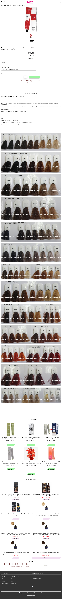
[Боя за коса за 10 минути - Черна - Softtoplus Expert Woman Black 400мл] (16, 507)
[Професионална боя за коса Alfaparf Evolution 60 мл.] (51, 435)
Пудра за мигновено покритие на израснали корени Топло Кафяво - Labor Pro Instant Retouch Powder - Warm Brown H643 (16, 553)
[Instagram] (36, 581)
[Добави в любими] (59, 73)
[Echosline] (46, 565)
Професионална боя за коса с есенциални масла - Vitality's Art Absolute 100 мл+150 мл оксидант (31, 462)
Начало (2, 5)
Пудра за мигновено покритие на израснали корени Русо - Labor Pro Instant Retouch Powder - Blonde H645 (15, 534)
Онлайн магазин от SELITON (31, 597)
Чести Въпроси (5, 583)
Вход (12, 581)
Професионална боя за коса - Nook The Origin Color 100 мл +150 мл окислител (10, 438)
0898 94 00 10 (40, 578)
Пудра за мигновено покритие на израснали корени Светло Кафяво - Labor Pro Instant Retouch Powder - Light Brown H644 (46, 534)
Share (32, 40)
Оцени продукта (31, 43)
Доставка (4, 576)
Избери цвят (11, 444)
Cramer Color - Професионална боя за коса (19, 5)
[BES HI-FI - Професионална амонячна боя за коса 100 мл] (31, 435)
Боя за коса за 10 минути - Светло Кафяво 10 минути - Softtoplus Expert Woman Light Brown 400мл (16, 495)
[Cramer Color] (15, 565)
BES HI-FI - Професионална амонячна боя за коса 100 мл (31, 438)
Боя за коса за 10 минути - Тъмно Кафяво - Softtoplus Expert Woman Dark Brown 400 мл (46, 495)
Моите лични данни (31, 595)
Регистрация (13, 583)
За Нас (12, 578)
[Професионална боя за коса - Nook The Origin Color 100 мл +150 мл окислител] (10, 435)
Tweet (38, 40)
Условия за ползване (15, 576)
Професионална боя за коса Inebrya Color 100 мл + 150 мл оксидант (51, 462)
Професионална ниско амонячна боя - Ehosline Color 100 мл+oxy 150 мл (10, 462)
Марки (5, 5)
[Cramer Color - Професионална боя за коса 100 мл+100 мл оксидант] (31, 31)
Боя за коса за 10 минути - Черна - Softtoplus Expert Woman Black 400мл (15, 514)
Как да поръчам (5, 578)
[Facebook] (33, 581)
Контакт (3, 581)
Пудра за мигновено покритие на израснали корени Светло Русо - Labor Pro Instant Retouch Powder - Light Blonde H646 (46, 514)
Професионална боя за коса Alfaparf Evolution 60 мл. (51, 438)
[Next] (61, 565)
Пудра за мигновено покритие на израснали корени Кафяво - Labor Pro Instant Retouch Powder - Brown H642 (46, 553)
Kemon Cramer (9, 5)
